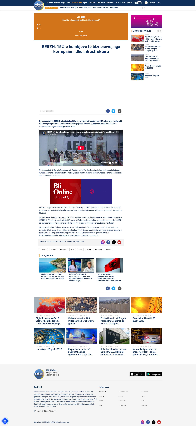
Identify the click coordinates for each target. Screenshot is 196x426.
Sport (85, 3)
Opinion (129, 3)
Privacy (37, 411)
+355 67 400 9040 (52, 375)
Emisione (100, 3)
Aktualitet (49, 3)
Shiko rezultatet (81, 36)
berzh (80, 249)
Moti (117, 3)
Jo (39, 28)
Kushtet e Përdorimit (49, 411)
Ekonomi (92, 3)
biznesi (88, 249)
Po (40, 25)
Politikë (57, 3)
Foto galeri (63, 249)
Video (72, 249)
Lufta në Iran (77, 3)
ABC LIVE (152, 3)
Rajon (63, 3)
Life (123, 3)
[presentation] (157, 31)
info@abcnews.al (52, 372)
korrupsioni (98, 249)
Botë (69, 3)
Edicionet (109, 3)
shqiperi (108, 249)
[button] (5, 421)
